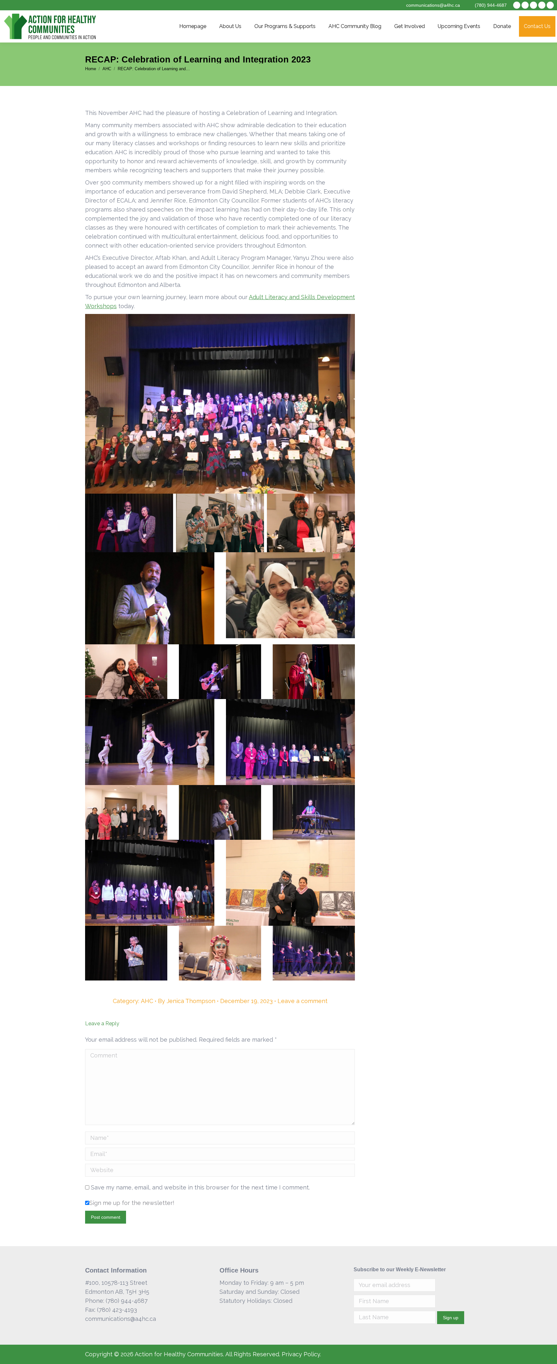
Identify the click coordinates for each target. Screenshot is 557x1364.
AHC (147, 1001)
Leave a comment (302, 1001)
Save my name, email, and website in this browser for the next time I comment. (200, 1187)
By (186, 1001)
